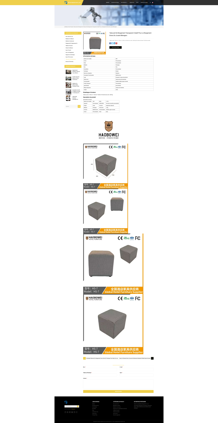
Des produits (123, 2)
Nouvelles (132, 2)
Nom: (84, 367)
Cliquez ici (73, 408)
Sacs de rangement (70, 52)
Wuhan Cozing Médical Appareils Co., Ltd (141, 403)
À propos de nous (115, 2)
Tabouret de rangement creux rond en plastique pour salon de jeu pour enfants (104, 358)
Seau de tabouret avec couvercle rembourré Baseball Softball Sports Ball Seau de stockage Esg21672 (133, 358)
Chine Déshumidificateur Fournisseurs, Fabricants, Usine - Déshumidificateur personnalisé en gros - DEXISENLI (143, 407)
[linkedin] (67, 412)
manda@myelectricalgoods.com (120, 421)
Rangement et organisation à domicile (71, 43)
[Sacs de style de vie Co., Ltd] (70, 402)
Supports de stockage (70, 54)
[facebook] (65, 412)
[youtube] (72, 412)
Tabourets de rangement (78, 26)
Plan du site (94, 413)
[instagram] (74, 412)
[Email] (78, 406)
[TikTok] (76, 412)
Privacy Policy (94, 414)
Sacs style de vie (69, 36)
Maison (107, 2)
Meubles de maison (70, 38)
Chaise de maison (69, 47)
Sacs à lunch (68, 50)
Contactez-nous (144, 2)
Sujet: (121, 372)
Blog (137, 2)
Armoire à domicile (69, 61)
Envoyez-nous (116, 47)
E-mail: (121, 367)
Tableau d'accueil (69, 45)
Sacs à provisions (69, 57)
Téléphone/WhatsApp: (87, 372)
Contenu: (85, 378)
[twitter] (70, 412)
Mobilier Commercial (70, 41)
